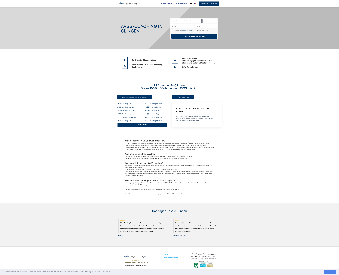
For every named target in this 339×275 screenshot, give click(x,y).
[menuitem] (191, 4)
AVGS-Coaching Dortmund (126, 110)
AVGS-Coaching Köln (152, 110)
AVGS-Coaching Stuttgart (153, 121)
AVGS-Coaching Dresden (125, 114)
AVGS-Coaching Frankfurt (154, 104)
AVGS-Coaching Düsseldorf (126, 117)
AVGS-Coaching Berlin (124, 104)
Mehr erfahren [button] (106, 272)
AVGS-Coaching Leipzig (153, 114)
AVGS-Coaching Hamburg (154, 107)
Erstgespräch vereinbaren (209, 3)
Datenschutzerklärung (187, 30)
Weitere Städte (142, 124)
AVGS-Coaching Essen (124, 121)
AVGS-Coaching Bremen (125, 107)
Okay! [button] (330, 272)
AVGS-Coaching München (153, 117)
